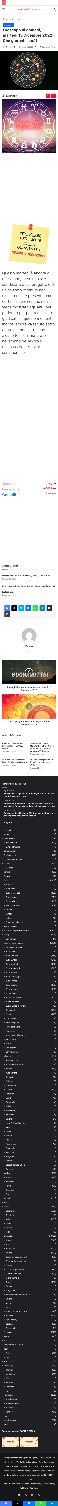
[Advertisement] (29, 188)
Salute (6, 1336)
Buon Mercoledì (13, 893)
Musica (7, 1173)
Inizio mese (11, 1039)
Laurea (9, 909)
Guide (8, 1106)
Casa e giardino (10, 838)
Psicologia (10, 1148)
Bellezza (9, 1081)
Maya (8, 1303)
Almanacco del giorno (15, 1064)
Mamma (9, 868)
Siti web (9, 1382)
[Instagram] (38, 1494)
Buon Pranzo (11, 981)
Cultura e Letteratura (13, 859)
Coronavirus (11, 1211)
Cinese (9, 1265)
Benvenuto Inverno (14, 947)
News (8, 1186)
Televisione (8, 1395)
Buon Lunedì (11, 960)
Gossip (6, 935)
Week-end (10, 1328)
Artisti (8, 1177)
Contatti (29, 1479)
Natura (9, 1135)
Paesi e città (11, 1144)
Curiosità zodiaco (13, 1273)
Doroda (7, 872)
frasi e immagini (10, 926)
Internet (9, 1370)
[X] (14, 608)
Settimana (10, 1324)
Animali (9, 1068)
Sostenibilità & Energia (13, 1345)
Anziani (7, 834)
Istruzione (10, 1114)
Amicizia (9, 884)
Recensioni (10, 1190)
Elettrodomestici (13, 847)
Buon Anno (11, 889)
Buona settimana (13, 1001)
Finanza (7, 876)
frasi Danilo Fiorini (13, 905)
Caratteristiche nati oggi (16, 1261)
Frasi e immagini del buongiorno (17, 930)
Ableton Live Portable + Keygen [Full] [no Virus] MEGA (13, 746)
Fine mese (10, 1031)
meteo (8, 1127)
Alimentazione (12, 1060)
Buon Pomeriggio (13, 976)
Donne (6, 863)
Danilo (8, 47)
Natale (8, 918)
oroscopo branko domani (17, 1311)
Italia (8, 1219)
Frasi (6, 880)
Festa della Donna (13, 1027)
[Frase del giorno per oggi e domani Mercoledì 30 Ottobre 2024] (29, 1442)
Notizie (7, 1207)
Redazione (15, 1484)
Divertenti (10, 1215)
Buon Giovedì (12, 955)
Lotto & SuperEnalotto (16, 1123)
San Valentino (12, 1052)
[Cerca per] (54, 10)
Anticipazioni (11, 1399)
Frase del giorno (13, 901)
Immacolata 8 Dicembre (16, 1035)
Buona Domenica (13, 997)
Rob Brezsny (11, 1320)
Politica (9, 1227)
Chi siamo (25, 1484)
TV (7, 1391)
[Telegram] (42, 608)
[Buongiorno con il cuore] (29, 9)
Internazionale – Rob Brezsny (19, 1294)
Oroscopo (15, 19)
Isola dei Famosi (13, 1403)
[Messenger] (28, 608)
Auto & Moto (11, 1073)
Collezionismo (12, 1085)
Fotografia (10, 1102)
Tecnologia (8, 1366)
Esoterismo (11, 1094)
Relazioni (10, 1152)
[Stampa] (7, 614)
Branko (9, 1253)
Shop (6, 1340)
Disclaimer (34, 1488)
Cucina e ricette (11, 855)
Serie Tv (9, 1412)
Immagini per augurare (13, 943)
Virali (8, 1232)
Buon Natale (11, 972)
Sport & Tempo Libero (15, 1165)
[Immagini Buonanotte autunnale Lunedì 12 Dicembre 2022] (29, 672)
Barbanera (10, 1248)
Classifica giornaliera (15, 1269)
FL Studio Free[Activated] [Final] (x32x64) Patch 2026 (42, 762)
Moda (8, 1131)
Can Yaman (11, 939)
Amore (9, 1240)
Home (7, 19)
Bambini (9, 1077)
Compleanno (11, 897)
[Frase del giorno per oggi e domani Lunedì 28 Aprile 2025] (10, 1442)
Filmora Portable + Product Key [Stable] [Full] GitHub (26, 575)
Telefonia (10, 1386)
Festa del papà (12, 1022)
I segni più (10, 1290)
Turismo (9, 1169)
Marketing (10, 1374)
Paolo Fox (10, 1315)
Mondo (9, 1223)
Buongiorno (11, 1014)
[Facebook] (7, 608)
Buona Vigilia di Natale (16, 1006)
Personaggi (8, 1332)
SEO (8, 1378)
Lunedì (9, 914)
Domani (9, 1282)
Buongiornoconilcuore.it (16, 1257)
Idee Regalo (11, 1110)
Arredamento (11, 842)
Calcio (8, 1353)
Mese (8, 1307)
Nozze (9, 1140)
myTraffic (8, 1198)
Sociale (9, 1160)
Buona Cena (11, 993)
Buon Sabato (11, 985)
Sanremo (10, 1407)
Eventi (8, 1098)
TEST (6, 1416)
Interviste (10, 1181)
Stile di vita (8, 1361)
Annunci (7, 830)
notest (6, 1202)
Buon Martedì (12, 964)
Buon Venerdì (12, 989)
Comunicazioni (10, 851)
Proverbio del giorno (15, 922)
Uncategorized (10, 1420)
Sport (6, 1349)
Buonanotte (11, 1010)
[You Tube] (32, 1494)
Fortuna (9, 1286)
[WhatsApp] (35, 608)
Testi (8, 1194)
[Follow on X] (13, 47)
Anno (8, 1244)
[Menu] (3, 10)
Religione (10, 1156)
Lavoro (9, 1119)
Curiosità (9, 1089)
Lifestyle (7, 1056)
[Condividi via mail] (49, 608)
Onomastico (11, 1048)
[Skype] (21, 608)
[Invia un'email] (14, 47)
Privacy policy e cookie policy (43, 1484)
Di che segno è (12, 1278)
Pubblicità (24, 1488)
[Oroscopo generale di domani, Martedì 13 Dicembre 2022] (29, 706)
